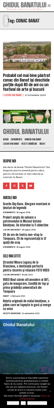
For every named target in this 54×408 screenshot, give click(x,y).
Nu (23, 403)
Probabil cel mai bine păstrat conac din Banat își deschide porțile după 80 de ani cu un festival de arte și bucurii (26, 82)
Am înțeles (13, 403)
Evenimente (9, 212)
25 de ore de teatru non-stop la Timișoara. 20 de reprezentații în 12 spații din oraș (24, 239)
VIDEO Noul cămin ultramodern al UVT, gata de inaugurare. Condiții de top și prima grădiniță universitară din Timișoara (26, 285)
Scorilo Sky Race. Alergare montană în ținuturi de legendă (26, 206)
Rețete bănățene (12, 313)
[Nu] (50, 391)
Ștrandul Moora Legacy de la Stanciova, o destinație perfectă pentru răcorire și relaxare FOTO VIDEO (26, 266)
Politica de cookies (37, 403)
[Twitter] (22, 186)
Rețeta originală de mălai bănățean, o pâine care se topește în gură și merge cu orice (27, 305)
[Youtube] (30, 186)
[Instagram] (14, 186)
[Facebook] (6, 186)
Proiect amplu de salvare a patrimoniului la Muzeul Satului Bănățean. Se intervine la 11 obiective (25, 221)
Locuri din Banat (13, 95)
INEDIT (6, 296)
